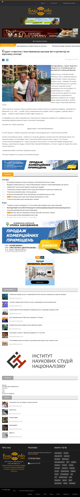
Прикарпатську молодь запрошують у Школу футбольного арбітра (25, 325)
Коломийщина (64, 474)
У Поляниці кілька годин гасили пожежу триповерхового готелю (27, 197)
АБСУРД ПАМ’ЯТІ (13, 425)
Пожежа (64, 465)
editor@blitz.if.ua (15, 463)
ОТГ (56, 477)
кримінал (57, 465)
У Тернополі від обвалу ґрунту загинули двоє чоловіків (23, 199)
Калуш (56, 474)
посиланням (34, 454)
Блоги (58, 494)
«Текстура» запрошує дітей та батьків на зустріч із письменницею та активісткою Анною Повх (32, 302)
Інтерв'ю (37, 494)
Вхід (14, 490)
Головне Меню (40, 41)
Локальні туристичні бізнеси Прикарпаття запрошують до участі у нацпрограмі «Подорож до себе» (34, 309)
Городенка (72, 483)
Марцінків (57, 480)
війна (70, 480)
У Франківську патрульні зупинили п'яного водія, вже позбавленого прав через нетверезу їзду (34, 189)
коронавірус (58, 453)
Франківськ (65, 459)
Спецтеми (75, 494)
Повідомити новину (69, 3)
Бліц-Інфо (57, 459)
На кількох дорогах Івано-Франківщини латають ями (22, 215)
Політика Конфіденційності (26, 490)
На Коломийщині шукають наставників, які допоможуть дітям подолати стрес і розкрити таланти (33, 340)
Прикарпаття (58, 456)
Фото (45, 494)
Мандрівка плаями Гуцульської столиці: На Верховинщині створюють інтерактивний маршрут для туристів (37, 184)
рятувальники (65, 471)
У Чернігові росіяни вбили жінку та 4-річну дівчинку (21, 192)
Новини (30, 494)
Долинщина (58, 483)
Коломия (57, 468)
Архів (43, 3)
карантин (66, 456)
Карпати (72, 468)
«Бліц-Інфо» (30, 114)
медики (73, 471)
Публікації (66, 494)
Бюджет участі (63, 477)
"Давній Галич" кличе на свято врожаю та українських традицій (25, 187)
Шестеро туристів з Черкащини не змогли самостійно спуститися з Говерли (31, 212)
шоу (70, 477)
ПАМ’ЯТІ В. (12, 433)
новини (66, 453)
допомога (64, 468)
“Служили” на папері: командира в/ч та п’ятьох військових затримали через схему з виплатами (34, 205)
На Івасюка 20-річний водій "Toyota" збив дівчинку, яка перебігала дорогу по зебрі (31, 194)
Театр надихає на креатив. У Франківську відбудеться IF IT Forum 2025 (27, 332)
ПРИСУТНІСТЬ (12, 410)
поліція (71, 465)
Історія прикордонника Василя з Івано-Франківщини (22, 210)
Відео (51, 494)
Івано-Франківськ (59, 462)
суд (71, 474)
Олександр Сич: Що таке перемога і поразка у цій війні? (23, 402)
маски (65, 483)
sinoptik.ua (11, 393)
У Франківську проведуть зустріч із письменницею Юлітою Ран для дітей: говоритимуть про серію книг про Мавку (37, 294)
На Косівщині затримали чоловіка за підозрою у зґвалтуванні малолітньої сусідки (31, 182)
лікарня (73, 462)
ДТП (68, 462)
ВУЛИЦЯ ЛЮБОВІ (13, 417)
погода (57, 471)
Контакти (54, 3)
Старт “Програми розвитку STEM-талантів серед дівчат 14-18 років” (26, 317)
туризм (64, 480)
